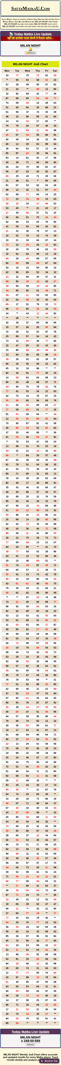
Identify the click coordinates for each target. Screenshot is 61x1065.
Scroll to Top (51, 1061)
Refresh (30, 53)
